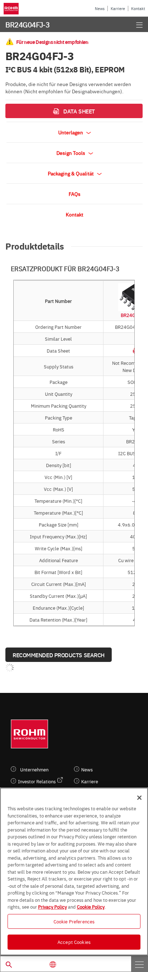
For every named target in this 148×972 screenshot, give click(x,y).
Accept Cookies (74, 942)
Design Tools (71, 152)
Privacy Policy (52, 906)
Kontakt (138, 8)
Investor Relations (37, 781)
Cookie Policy (91, 906)
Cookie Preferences (74, 921)
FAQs (74, 193)
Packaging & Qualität (71, 173)
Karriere (118, 8)
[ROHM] (12, 8)
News (100, 8)
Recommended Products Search (59, 655)
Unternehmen (34, 769)
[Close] (139, 798)
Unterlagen (71, 132)
